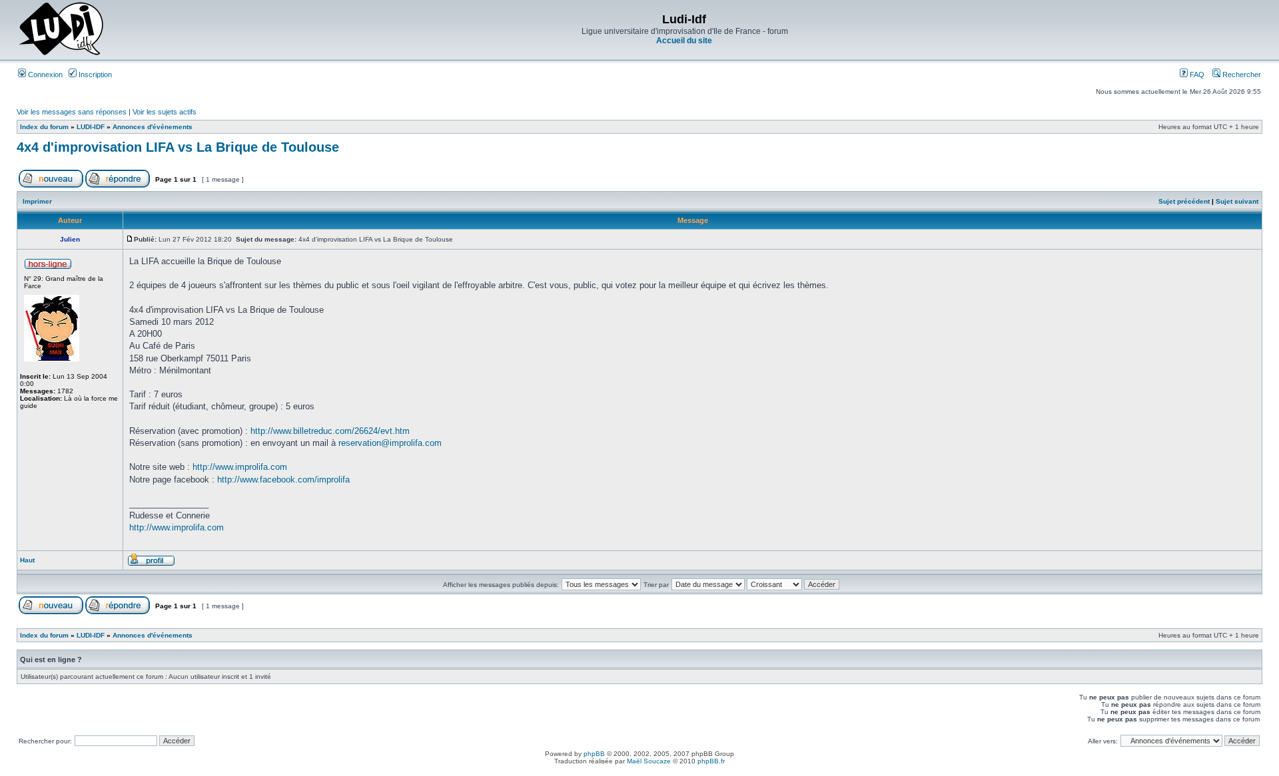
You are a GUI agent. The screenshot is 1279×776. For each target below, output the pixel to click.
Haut (27, 560)
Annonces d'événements (153, 126)
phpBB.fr (711, 761)
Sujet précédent (1184, 201)
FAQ (1196, 75)
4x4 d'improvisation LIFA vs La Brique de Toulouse (178, 147)
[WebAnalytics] (639, 772)
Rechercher (1240, 75)
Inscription (94, 75)
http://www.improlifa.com (240, 467)
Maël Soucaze (649, 761)
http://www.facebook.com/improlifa (283, 480)
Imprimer (37, 201)
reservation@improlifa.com (390, 443)
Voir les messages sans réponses (72, 112)
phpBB (594, 753)
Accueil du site (684, 40)
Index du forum (44, 126)
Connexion (44, 75)
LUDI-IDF (91, 126)
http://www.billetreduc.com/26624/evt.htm (330, 431)
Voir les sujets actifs (165, 112)
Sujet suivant (1237, 201)
